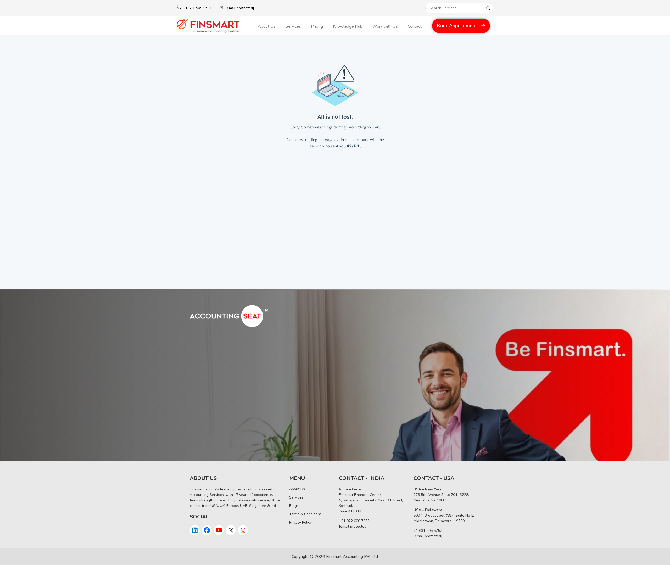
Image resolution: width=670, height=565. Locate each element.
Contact (415, 26)
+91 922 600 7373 (354, 520)
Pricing (317, 26)
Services (293, 26)
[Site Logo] (213, 26)
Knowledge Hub (347, 26)
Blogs (294, 505)
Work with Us (385, 26)
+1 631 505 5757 (197, 8)
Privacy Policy (300, 522)
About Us (267, 26)
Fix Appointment (214, 438)
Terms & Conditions (305, 514)
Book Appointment (457, 26)
